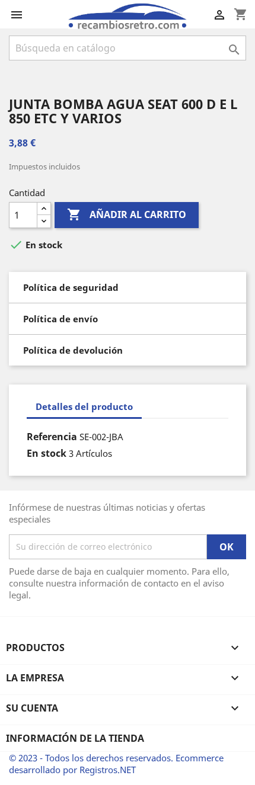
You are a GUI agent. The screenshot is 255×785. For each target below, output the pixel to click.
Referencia (52, 437)
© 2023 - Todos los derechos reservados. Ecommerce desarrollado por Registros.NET (116, 764)
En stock (46, 453)
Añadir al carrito (126, 214)
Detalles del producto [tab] (84, 406)
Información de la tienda (75, 738)
